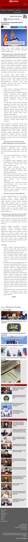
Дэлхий (2, 518)
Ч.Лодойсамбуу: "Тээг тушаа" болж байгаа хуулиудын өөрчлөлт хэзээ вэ (19, 445)
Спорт (2, 519)
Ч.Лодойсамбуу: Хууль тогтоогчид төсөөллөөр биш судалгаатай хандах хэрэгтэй (19, 500)
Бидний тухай (24, 524)
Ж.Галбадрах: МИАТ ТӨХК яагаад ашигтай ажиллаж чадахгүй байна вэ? (19, 460)
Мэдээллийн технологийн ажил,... (16, 16)
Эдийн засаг (3, 513)
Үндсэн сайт (3, 10)
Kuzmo (5, 26)
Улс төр (2, 511)
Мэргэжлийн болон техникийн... (14, 19)
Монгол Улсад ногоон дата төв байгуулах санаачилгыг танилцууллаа (12, 346)
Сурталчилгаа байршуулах (21, 527)
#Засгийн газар (10, 307)
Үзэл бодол (3, 514)
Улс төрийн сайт (10, 10)
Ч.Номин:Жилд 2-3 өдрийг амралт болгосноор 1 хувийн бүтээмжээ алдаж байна (19, 492)
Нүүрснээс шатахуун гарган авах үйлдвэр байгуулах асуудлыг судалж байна (14, 322)
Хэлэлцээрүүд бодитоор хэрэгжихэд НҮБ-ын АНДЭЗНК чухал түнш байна (13, 358)
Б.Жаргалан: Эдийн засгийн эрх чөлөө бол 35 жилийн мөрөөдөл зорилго (19, 438)
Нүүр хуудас (3, 509)
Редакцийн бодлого (22, 525)
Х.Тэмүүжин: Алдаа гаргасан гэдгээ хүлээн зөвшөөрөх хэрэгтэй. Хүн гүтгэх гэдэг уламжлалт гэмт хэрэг (19, 430)
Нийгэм (2, 516)
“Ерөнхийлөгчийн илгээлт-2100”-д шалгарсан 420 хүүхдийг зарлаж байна (13, 334)
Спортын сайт (18, 10)
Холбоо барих (24, 529)
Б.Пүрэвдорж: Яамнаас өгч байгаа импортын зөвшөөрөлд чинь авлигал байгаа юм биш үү (19, 477)
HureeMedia (24, 538)
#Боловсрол (18, 307)
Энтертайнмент (4, 521)
